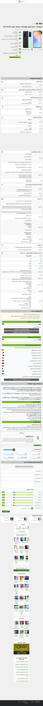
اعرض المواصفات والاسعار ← (37, 521)
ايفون (28, 528)
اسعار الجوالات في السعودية (21, 329)
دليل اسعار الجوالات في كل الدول (21, 380)
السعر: (40, 492)
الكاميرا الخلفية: (38, 505)
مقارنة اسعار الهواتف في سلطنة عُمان (22, 675)
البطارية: (39, 500)
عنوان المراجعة (38, 478)
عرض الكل (15, 524)
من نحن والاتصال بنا (25, 701)
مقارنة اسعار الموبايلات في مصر (22, 661)
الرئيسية (40, 23)
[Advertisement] (21, 13)
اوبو (23, 528)
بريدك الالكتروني (37, 474)
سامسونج (25, 528)
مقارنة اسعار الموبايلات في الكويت (21, 672)
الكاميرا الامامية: (38, 502)
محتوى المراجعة (37, 481)
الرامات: (39, 494)
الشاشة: (39, 497)
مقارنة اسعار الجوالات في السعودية (21, 664)
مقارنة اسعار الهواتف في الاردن (22, 669)
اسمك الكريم (38, 471)
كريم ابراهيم (23, 29)
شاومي (20, 528)
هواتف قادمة (37, 701)
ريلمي (17, 528)
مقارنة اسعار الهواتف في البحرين (22, 681)
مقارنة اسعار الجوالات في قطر (22, 678)
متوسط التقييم (38, 508)
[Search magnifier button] (28, 570)
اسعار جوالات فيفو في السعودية (21, 332)
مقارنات (32, 701)
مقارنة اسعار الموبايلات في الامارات (21, 667)
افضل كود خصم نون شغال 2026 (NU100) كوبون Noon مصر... (21, 649)
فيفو (37, 23)
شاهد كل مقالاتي (37, 445)
